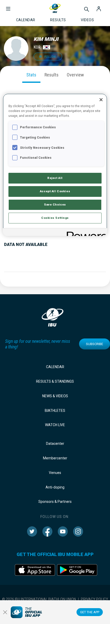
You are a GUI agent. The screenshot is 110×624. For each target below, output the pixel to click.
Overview (75, 74)
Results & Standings (55, 381)
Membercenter (55, 458)
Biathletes (55, 411)
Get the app (89, 612)
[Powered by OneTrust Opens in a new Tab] (85, 233)
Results (52, 74)
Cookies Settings (55, 218)
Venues (55, 473)
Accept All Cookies (55, 191)
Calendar (55, 367)
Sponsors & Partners (55, 502)
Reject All (55, 178)
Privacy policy (94, 599)
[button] (8, 6)
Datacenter (55, 443)
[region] (55, 165)
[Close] (101, 99)
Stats (31, 74)
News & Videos (55, 396)
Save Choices (55, 204)
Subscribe (94, 344)
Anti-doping (55, 487)
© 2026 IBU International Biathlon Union (39, 599)
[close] (5, 612)
